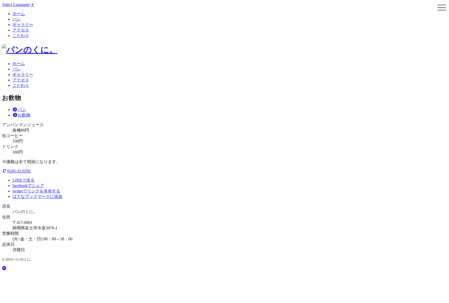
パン (16, 19)
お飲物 (24, 115)
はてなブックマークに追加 (37, 196)
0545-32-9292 (19, 171)
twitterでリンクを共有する (36, 191)
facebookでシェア (28, 185)
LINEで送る (23, 180)
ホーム (18, 13)
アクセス (20, 30)
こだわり (20, 35)
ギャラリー (22, 24)
